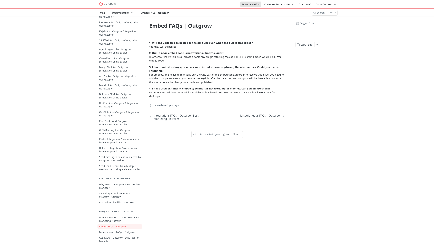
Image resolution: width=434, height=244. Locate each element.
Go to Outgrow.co (326, 4)
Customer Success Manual (279, 4)
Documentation (251, 4)
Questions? (305, 4)
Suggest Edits (307, 23)
